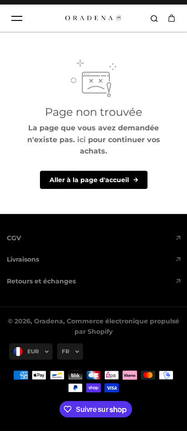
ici (81, 139)
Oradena (48, 321)
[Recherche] (154, 18)
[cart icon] (171, 18)
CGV (14, 238)
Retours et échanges (41, 281)
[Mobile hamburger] (17, 18)
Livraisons (23, 259)
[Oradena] (93, 18)
